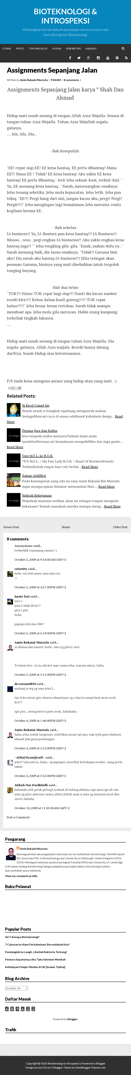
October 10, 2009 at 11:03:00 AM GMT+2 (42, 808)
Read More (15, 447)
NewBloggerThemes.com (90, 1067)
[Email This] (10, 388)
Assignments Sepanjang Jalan (52, 70)
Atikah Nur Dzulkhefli (31, 785)
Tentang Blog (38, 48)
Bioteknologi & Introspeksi (65, 16)
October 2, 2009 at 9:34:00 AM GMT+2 (40, 559)
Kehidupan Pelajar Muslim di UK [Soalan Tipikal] (35, 966)
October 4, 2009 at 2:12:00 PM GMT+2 (40, 748)
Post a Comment (18, 817)
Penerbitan (73, 48)
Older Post (120, 527)
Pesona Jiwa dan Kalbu (39, 430)
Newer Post (11, 527)
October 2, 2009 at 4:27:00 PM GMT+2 (40, 587)
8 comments (71, 79)
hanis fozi (22, 596)
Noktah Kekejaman (37, 495)
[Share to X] (16, 388)
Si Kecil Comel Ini (35, 405)
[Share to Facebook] (19, 388)
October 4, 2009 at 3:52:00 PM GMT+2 (40, 776)
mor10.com (44, 1067)
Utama (6, 48)
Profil (20, 48)
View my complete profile (21, 875)
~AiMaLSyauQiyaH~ (29, 757)
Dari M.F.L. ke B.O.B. (37, 455)
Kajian (56, 48)
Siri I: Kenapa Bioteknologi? (22, 936)
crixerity (20, 569)
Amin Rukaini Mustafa (31, 642)
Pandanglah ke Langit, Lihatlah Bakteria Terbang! (36, 951)
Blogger (73, 1019)
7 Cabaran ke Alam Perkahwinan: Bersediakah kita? (37, 944)
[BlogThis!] (13, 388)
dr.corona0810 (25, 684)
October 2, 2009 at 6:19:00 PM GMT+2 (40, 633)
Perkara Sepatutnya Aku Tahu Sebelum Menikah (35, 959)
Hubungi (91, 48)
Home (66, 527)
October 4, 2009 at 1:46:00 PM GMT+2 (40, 720)
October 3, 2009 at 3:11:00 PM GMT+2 (40, 674)
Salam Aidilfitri (34, 475)
